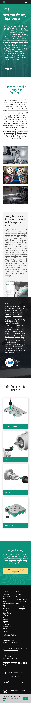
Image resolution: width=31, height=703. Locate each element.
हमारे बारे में (19, 597)
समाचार (18, 592)
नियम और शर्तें (14, 676)
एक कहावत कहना (22, 599)
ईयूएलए (5, 676)
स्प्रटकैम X (6, 594)
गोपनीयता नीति (19, 673)
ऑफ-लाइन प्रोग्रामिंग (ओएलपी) (6, 620)
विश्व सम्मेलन (20, 606)
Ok (26, 698)
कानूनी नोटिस (7, 673)
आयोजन (19, 594)
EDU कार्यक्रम (20, 609)
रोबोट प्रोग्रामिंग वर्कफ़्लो (7, 614)
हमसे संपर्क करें (7, 656)
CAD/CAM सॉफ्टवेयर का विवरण (7, 627)
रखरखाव (5, 631)
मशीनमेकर (6, 601)
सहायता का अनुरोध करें (10, 659)
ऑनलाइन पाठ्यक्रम (6, 610)
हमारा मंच (6, 592)
